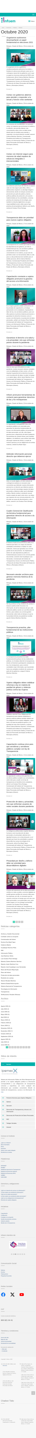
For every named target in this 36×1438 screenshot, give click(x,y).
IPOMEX (3, 1167)
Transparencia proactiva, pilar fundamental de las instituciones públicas (19, 629)
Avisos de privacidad (6, 1341)
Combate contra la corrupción (9, 936)
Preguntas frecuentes (6, 1276)
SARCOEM (4, 1177)
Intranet (8, 1127)
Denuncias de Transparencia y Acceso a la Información (18, 1110)
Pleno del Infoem (6, 972)
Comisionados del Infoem (8, 939)
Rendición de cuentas (7, 978)
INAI (2, 950)
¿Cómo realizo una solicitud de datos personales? (13, 1196)
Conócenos (8, 27)
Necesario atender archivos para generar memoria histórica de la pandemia (19, 576)
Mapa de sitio (4, 1339)
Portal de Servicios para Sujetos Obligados (18, 1098)
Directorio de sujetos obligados (9, 1200)
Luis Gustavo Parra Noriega (9, 958)
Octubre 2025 (5, 1033)
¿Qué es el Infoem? (6, 1142)
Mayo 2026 (4, 1014)
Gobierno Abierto (6, 945)
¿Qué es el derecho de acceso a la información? (13, 1190)
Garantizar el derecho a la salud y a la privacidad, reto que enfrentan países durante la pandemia (20, 340)
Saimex (8, 1101)
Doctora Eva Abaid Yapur (8, 942)
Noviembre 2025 (6, 1031)
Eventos (3, 1272)
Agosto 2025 (4, 1039)
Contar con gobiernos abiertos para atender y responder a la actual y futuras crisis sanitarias (19, 97)
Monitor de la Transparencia (8, 1223)
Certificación (4, 1215)
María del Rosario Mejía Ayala (9, 969)
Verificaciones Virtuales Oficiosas (10, 994)
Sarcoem (9, 1105)
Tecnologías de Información (9, 989)
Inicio (3, 27)
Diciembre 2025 (5, 1028)
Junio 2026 (4, 1011)
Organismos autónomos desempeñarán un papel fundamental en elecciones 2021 (19, 40)
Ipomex (8, 1064)
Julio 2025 (4, 1042)
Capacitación (4, 1213)
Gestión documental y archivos (8, 1219)
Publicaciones (4, 1274)
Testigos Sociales (11, 1123)
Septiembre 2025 (6, 1036)
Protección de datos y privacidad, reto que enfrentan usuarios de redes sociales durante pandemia (20, 804)
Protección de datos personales (10, 975)
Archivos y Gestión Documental (10, 934)
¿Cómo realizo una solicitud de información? (12, 1192)
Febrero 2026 (5, 1022)
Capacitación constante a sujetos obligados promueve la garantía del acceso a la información (20, 278)
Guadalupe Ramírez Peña (8, 947)
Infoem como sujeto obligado (8, 1150)
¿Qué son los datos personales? (9, 1194)
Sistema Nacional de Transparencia (11, 986)
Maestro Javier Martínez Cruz (9, 964)
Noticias (15, 27)
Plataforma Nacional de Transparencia (10, 1169)
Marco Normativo (5, 1144)
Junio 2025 (4, 1045)
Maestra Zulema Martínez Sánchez (11, 961)
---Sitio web (4, 1349)
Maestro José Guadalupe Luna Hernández (13, 967)
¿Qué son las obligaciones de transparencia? (12, 1198)
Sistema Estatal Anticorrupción (10, 983)
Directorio (3, 1148)
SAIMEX (3, 1175)
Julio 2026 (4, 1009)
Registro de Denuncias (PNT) (8, 1173)
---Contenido (4, 1351)
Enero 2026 (4, 1025)
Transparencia (5, 991)
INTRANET (3, 1165)
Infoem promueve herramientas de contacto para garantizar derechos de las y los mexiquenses (20, 397)
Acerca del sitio (5, 1337)
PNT (7, 1119)
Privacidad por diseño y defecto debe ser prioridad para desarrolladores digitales (19, 863)
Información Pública (6, 953)
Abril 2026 (4, 1017)
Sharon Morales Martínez (8, 980)
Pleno (2, 1146)
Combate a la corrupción (7, 1217)
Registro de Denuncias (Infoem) (9, 1171)
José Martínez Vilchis (7, 956)
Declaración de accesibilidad (8, 1343)
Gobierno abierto (5, 1221)
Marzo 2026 (4, 1020)
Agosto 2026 (4, 1006)
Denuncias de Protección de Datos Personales (20, 1115)
